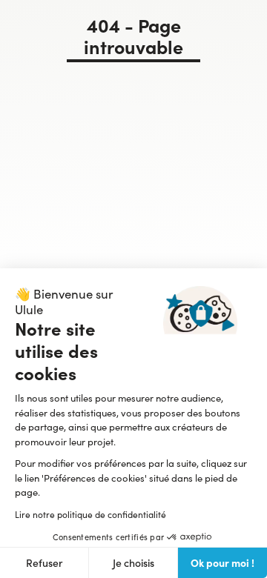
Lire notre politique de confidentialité (90, 514)
